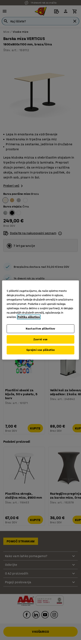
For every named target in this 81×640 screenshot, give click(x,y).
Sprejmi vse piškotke (40, 350)
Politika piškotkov (29, 317)
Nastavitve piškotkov (40, 328)
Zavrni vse (40, 339)
